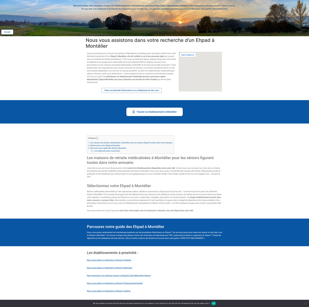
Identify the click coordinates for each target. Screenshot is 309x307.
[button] (97, 138)
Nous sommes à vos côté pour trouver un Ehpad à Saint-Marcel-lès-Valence (119, 275)
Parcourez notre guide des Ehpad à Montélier (107, 148)
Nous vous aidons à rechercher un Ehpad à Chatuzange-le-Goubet (115, 283)
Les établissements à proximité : (106, 151)
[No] (305, 303)
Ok (214, 303)
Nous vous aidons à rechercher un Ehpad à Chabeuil (109, 260)
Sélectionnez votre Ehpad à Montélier (104, 145)
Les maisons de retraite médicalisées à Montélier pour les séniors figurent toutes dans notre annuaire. (130, 143)
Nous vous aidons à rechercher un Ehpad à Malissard (109, 268)
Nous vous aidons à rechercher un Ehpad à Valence (108, 291)
